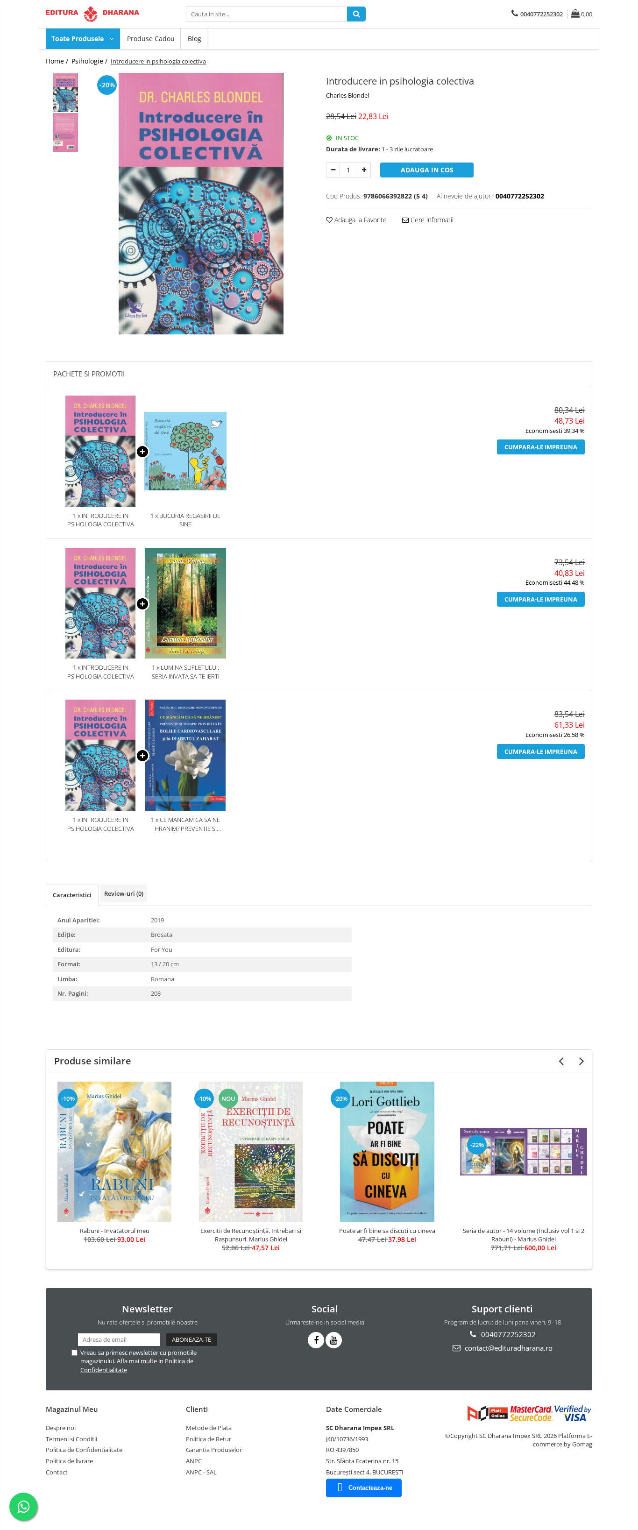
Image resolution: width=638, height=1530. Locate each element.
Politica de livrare (69, 1461)
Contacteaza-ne (370, 1487)
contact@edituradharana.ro (508, 1348)
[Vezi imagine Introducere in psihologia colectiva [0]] (65, 92)
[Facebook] (316, 1340)
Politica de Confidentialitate (84, 1449)
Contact (57, 1472)
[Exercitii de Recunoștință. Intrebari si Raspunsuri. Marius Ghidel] (250, 1152)
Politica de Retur (208, 1439)
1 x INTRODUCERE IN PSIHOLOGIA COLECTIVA (100, 520)
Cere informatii (431, 219)
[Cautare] (356, 14)
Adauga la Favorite (360, 219)
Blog (194, 38)
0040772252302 (507, 1334)
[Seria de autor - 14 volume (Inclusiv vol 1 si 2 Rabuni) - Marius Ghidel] (523, 1152)
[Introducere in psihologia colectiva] (201, 203)
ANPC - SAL (201, 1472)
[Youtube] (334, 1340)
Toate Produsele (78, 38)
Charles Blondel (347, 95)
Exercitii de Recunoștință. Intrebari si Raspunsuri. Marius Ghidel (250, 1234)
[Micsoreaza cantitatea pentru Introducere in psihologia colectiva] (333, 170)
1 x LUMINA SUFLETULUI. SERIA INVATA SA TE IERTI (186, 671)
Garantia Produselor (214, 1449)
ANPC (194, 1461)
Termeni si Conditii (71, 1439)
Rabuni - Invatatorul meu (114, 1230)
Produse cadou (151, 38)
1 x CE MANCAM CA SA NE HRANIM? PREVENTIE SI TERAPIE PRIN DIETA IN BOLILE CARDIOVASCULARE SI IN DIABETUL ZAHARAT (185, 824)
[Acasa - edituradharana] (92, 14)
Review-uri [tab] (123, 893)
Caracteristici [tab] (72, 895)
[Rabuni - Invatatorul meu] (114, 1152)
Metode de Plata (209, 1428)
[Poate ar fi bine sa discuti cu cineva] (387, 1152)
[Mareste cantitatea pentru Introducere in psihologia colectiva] (364, 170)
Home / (58, 61)
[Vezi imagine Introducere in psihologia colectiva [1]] (65, 132)
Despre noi (61, 1428)
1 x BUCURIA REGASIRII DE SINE (185, 520)
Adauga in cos (427, 169)
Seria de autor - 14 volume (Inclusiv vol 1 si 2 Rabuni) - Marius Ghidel (523, 1234)
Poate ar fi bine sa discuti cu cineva (387, 1230)
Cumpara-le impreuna (540, 447)
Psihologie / (90, 61)
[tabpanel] (201, 203)
